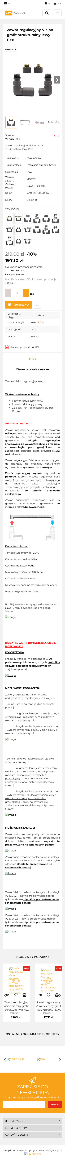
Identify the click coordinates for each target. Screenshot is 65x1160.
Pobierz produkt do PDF (25, 347)
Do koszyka (21, 304)
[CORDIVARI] (18, 1059)
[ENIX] (48, 1059)
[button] (32, 1121)
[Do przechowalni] (37, 305)
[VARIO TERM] (57, 135)
